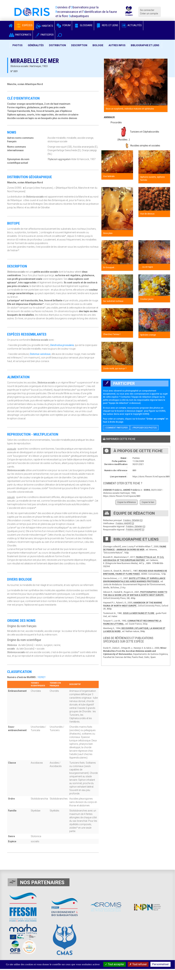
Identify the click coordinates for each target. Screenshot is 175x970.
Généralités (36, 45)
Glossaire (86, 25)
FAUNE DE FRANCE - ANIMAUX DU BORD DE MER (134, 548)
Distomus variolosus (40, 354)
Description (79, 45)
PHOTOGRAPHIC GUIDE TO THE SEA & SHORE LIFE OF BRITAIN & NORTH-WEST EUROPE (135, 593)
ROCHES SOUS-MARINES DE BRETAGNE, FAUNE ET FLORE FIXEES (135, 572)
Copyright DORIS (141, 414)
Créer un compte (149, 13)
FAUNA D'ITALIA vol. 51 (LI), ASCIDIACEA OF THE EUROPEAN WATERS (133, 558)
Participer (47, 34)
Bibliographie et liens (145, 45)
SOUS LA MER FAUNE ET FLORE (138, 613)
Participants (23, 34)
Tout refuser (139, 964)
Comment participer (117, 428)
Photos (17, 45)
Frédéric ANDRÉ (123, 523)
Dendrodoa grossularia (62, 345)
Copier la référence (126, 502)
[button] (59, 35)
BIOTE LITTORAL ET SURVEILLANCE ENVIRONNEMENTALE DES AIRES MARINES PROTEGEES (134, 580)
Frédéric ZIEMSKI (131, 520)
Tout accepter (115, 964)
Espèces (27, 25)
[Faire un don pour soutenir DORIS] (128, 11)
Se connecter (147, 10)
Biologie (98, 45)
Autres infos (117, 45)
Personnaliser (160, 964)
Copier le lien (148, 502)
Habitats (47, 25)
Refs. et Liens (109, 25)
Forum (66, 25)
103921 (41, 677)
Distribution (57, 45)
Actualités (134, 25)
